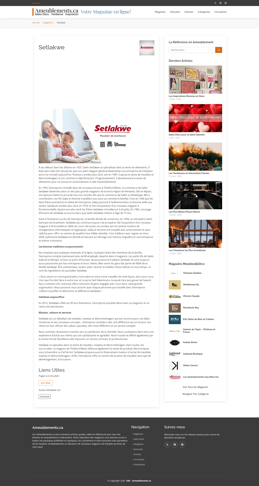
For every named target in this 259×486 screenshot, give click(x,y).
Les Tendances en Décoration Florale (189, 173)
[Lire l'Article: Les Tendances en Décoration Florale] (195, 156)
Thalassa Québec (192, 273)
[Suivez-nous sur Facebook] (175, 445)
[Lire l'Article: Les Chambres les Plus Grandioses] (195, 233)
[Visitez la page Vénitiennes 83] (176, 285)
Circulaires (220, 11)
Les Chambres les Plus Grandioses (187, 250)
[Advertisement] (67, 79)
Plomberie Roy (191, 307)
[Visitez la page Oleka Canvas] (176, 365)
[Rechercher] (218, 50)
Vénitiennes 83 (191, 284)
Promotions (139, 465)
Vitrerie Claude (191, 296)
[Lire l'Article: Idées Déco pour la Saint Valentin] (195, 118)
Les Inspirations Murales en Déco (186, 96)
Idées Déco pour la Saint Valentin (187, 134)
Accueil (36, 22)
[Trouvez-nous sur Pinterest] (182, 445)
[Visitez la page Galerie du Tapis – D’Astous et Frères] (176, 331)
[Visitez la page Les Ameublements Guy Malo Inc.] (176, 377)
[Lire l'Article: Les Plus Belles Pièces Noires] (195, 195)
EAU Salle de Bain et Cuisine (198, 319)
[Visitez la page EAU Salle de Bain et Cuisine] (176, 319)
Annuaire (175, 11)
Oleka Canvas (190, 365)
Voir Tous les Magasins (195, 387)
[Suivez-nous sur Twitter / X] (167, 445)
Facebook (44, 396)
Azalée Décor (190, 342)
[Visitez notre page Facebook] (220, 3)
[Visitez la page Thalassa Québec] (176, 273)
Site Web (46, 383)
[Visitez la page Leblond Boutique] (176, 354)
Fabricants (139, 439)
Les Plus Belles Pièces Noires (184, 211)
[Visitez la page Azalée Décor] (176, 342)
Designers (139, 444)
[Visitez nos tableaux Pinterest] (226, 3)
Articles (189, 11)
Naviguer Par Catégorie (195, 394)
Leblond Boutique (193, 353)
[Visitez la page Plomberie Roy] (176, 308)
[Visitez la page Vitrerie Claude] (176, 296)
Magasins (160, 11)
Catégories (204, 11)
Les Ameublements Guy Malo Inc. (201, 377)
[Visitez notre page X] (215, 3)
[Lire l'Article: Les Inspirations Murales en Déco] (195, 79)
